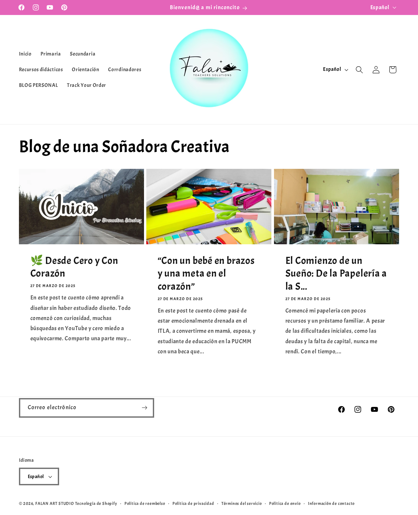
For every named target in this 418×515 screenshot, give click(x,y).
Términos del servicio (241, 503)
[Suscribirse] (144, 408)
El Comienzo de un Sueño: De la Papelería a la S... (336, 273)
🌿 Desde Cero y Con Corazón (74, 267)
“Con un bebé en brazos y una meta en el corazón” (206, 273)
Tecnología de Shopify (96, 503)
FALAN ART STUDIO (54, 503)
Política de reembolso (144, 503)
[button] (359, 69)
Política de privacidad (193, 503)
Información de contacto (331, 503)
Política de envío (285, 503)
